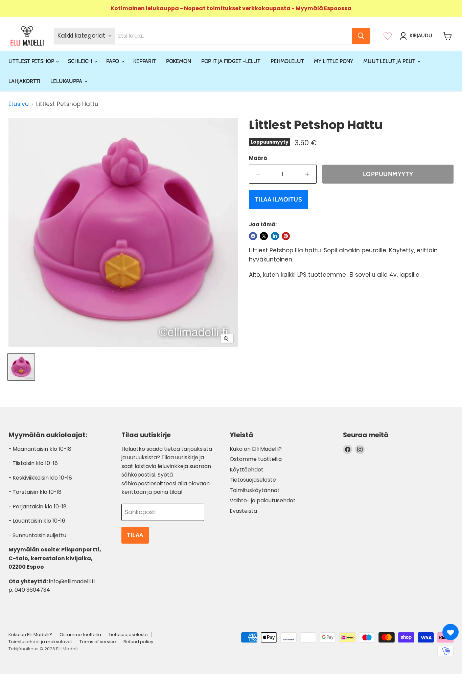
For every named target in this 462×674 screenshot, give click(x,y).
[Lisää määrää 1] (307, 174)
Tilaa (135, 535)
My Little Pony (333, 61)
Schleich (80, 61)
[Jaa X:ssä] (264, 236)
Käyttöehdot (246, 469)
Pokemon (178, 61)
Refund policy (138, 641)
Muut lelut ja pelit (390, 61)
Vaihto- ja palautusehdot (263, 500)
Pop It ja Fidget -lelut (230, 61)
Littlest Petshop (31, 61)
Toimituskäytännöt (255, 490)
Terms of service (97, 641)
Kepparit (144, 61)
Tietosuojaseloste (253, 480)
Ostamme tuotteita (256, 459)
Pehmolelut (287, 61)
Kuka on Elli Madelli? (256, 449)
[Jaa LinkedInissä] (275, 236)
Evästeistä (243, 511)
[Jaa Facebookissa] (253, 236)
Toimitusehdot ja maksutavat (40, 641)
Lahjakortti (24, 81)
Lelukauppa (66, 81)
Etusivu (18, 104)
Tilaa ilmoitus (278, 199)
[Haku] (361, 36)
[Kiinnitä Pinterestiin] (286, 236)
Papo (113, 61)
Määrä (258, 158)
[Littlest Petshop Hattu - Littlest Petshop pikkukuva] (21, 367)
